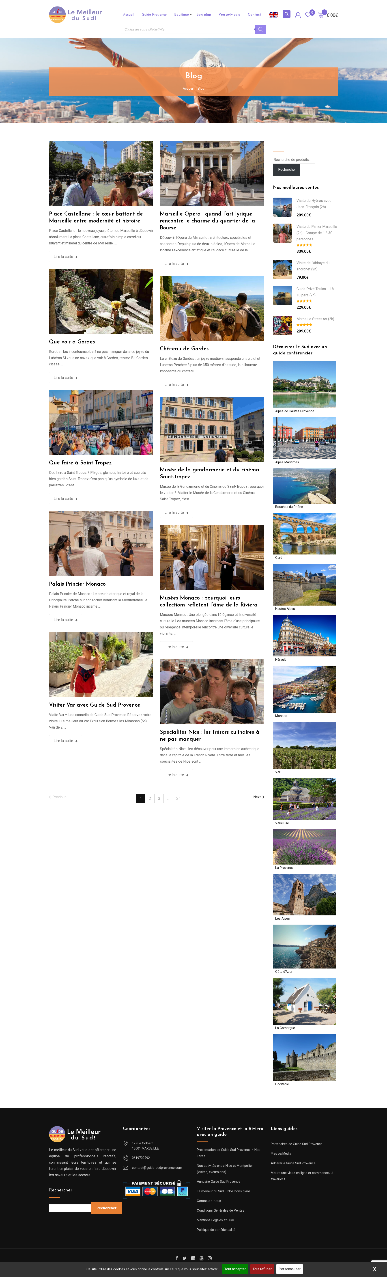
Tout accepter (235, 1269)
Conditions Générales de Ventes (220, 1210)
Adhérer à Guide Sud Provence (293, 1163)
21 (178, 798)
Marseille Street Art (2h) (315, 319)
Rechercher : (62, 1190)
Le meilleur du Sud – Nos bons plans (224, 1191)
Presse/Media (229, 15)
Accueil (128, 15)
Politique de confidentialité (216, 1230)
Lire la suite (63, 256)
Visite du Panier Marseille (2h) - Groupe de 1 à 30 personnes (317, 232)
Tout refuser (262, 1269)
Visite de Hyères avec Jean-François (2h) (314, 203)
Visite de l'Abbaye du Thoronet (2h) (313, 266)
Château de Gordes (184, 349)
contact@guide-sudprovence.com (157, 1168)
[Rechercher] (260, 29)
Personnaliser (290, 1269)
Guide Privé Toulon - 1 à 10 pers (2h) (315, 292)
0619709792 (141, 1158)
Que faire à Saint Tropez (80, 463)
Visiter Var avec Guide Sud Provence (94, 705)
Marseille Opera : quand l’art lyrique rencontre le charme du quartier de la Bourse (207, 221)
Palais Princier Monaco (77, 584)
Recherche (284, 144)
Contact (254, 15)
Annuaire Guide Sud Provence (218, 1182)
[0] (321, 15)
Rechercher (107, 1208)
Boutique (181, 15)
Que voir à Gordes (72, 342)
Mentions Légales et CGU (215, 1220)
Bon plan (203, 15)
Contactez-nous (209, 1201)
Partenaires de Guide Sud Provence (296, 1144)
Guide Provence (154, 15)
